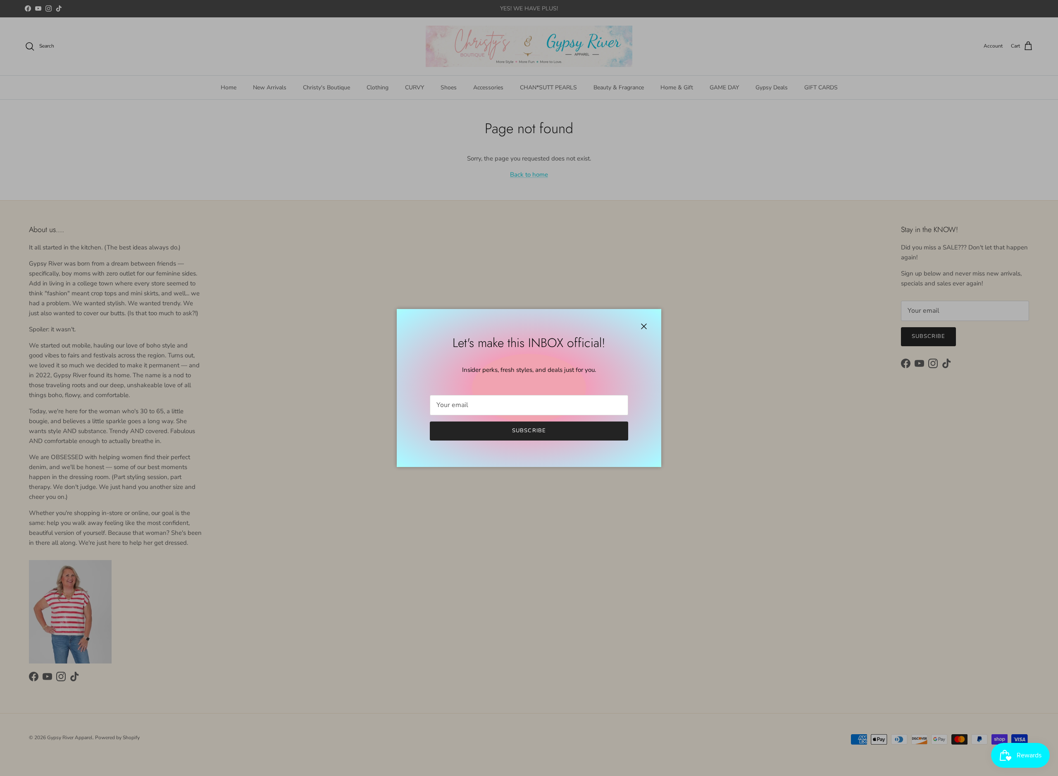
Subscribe (529, 430)
